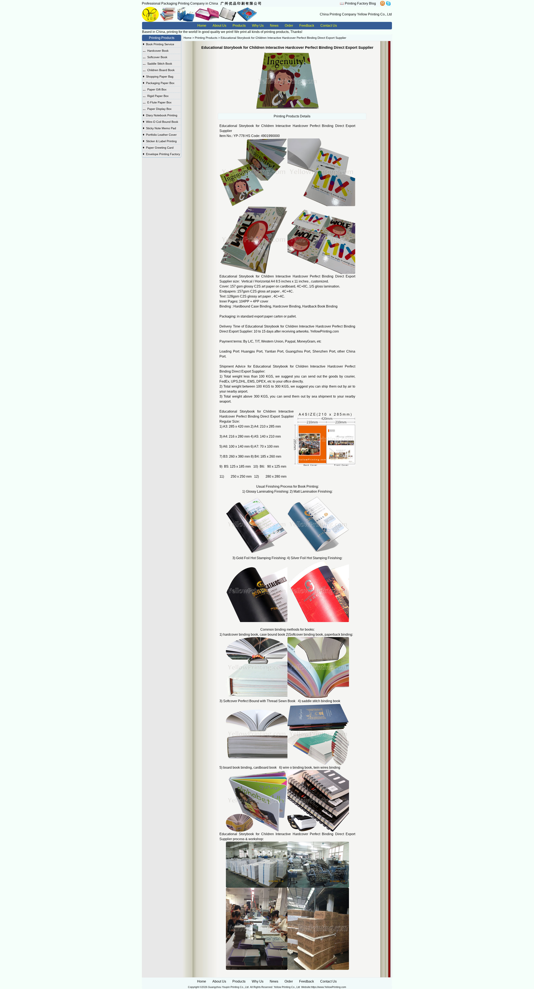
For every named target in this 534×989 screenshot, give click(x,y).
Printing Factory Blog (360, 3)
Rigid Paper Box (158, 96)
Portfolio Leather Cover (161, 134)
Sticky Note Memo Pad (161, 128)
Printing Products (206, 37)
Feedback (306, 25)
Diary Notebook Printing (161, 115)
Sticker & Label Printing (161, 141)
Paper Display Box (159, 108)
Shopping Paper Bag (159, 76)
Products (239, 25)
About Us (219, 25)
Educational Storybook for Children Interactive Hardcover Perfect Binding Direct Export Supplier (283, 37)
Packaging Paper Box (160, 83)
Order (289, 25)
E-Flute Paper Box (159, 102)
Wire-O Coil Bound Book (162, 121)
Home (201, 25)
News (274, 25)
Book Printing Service (160, 44)
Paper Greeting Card (160, 147)
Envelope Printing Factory (163, 154)
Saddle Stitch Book (159, 63)
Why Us (258, 25)
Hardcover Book (158, 50)
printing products (276, 32)
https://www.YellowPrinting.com (328, 987)
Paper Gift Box (156, 89)
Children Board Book (161, 70)
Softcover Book (157, 57)
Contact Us (328, 25)
